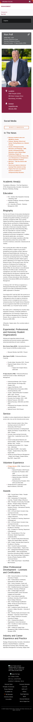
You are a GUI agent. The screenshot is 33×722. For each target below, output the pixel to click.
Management (4, 12)
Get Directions (14, 676)
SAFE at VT (24, 689)
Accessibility (9, 699)
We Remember (9, 694)
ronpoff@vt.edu (13, 106)
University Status (9, 684)
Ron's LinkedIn (16, 127)
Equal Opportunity (24, 694)
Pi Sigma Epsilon (12, 466)
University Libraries (8, 696)
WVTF (24, 696)
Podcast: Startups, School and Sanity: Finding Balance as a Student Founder (19, 143)
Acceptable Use (8, 691)
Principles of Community (8, 686)
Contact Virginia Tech (16, 681)
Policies (24, 691)
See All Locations (15, 679)
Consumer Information (24, 684)
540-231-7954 (12, 109)
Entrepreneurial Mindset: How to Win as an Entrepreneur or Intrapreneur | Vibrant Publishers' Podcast (19, 157)
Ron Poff (3, 14)
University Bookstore (24, 699)
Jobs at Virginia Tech (24, 701)
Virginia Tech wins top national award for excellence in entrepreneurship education (17, 170)
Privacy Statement (8, 689)
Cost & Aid (24, 686)
